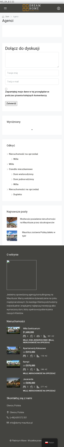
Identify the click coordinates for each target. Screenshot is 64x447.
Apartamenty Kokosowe (34, 348)
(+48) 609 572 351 (18, 417)
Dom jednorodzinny (23, 179)
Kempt (26, 362)
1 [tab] (33, 130)
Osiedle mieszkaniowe (21, 169)
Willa (15, 184)
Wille (15, 159)
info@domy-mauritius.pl (21, 423)
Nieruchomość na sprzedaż (23, 154)
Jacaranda (28, 379)
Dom (7, 17)
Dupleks (17, 194)
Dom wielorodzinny (23, 174)
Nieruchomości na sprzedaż (24, 189)
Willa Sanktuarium (31, 328)
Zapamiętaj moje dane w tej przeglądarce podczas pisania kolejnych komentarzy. (27, 93)
